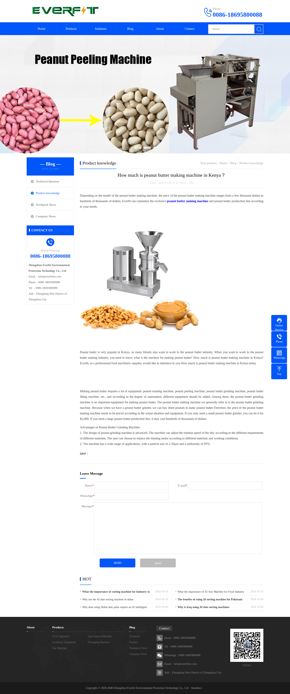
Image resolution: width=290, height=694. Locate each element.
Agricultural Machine (100, 636)
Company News (46, 216)
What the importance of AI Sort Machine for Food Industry (211, 591)
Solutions (101, 28)
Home (41, 28)
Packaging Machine (98, 642)
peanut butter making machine (187, 201)
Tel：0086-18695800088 (178, 646)
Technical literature (47, 181)
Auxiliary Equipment (64, 642)
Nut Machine (59, 648)
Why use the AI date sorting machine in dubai (107, 599)
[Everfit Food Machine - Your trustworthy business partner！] (64, 11)
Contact (189, 28)
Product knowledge (48, 193)
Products (71, 28)
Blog (130, 28)
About (160, 28)
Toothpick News (46, 204)
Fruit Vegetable (60, 636)
